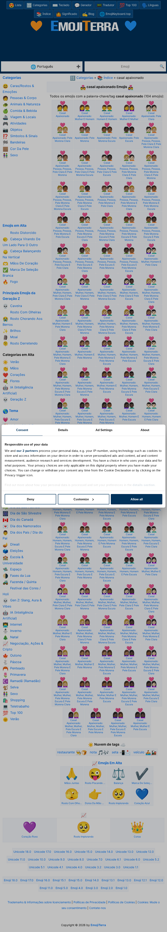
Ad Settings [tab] (104, 430)
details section (144, 485)
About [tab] (145, 430)
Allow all (137, 499)
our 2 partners (27, 450)
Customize (81, 499)
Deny (30, 499)
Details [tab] (63, 430)
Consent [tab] (22, 430)
